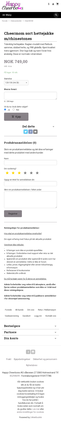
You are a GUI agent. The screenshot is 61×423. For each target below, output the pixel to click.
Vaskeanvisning (12, 316)
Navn (6, 158)
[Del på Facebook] (30, 131)
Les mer (36, 409)
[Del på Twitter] (25, 131)
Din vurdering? (10, 169)
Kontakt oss (51, 316)
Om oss (30, 310)
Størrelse (8, 79)
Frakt (8, 359)
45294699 (15, 376)
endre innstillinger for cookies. (30, 412)
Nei (17, 110)
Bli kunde (19, 310)
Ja (9, 110)
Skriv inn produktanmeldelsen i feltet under (22, 190)
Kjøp (18, 116)
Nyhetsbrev (31, 365)
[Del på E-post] (35, 131)
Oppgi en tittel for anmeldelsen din (19, 180)
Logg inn (38, 316)
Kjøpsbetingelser (22, 359)
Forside (5, 21)
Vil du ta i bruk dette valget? (16, 107)
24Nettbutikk (36, 417)
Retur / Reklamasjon (47, 310)
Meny (8, 15)
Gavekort (26, 316)
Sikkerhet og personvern (45, 359)
